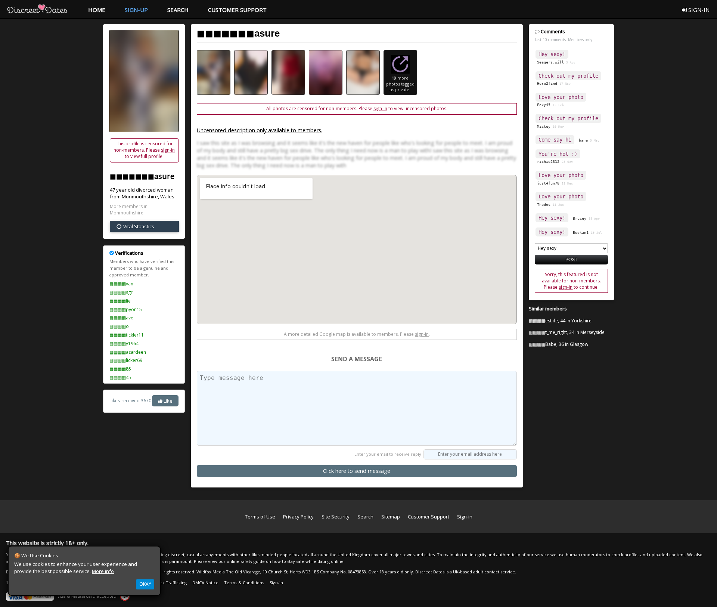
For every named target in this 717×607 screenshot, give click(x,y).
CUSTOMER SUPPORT (237, 9)
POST (571, 259)
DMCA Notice (205, 582)
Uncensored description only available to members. (259, 130)
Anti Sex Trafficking (168, 582)
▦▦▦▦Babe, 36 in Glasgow (558, 344)
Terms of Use (260, 516)
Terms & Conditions (244, 582)
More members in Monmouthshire (129, 210)
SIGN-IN (698, 9)
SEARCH (178, 9)
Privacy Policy (298, 516)
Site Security (336, 516)
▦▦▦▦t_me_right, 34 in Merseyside (567, 332)
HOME (96, 9)
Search (365, 516)
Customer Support (428, 516)
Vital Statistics (138, 226)
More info (103, 571)
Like (167, 400)
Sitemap (390, 516)
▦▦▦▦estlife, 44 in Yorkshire (560, 321)
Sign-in (464, 516)
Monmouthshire (140, 196)
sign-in (168, 150)
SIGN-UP (136, 9)
